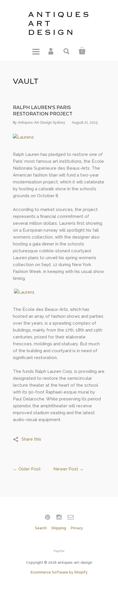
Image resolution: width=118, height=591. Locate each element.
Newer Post (65, 469)
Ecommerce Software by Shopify (59, 572)
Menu (36, 51)
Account (51, 51)
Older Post (29, 469)
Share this (31, 439)
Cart (82, 51)
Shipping (58, 528)
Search (67, 51)
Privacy (77, 528)
